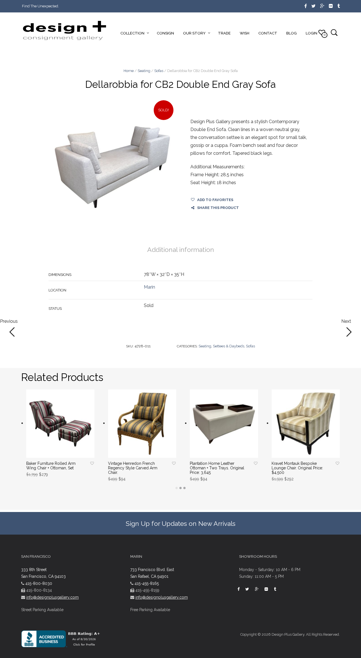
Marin (149, 287)
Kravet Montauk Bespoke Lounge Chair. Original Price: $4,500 (297, 468)
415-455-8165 (147, 583)
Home (129, 71)
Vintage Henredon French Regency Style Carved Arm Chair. (132, 468)
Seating (144, 71)
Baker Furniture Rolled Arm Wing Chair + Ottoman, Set (51, 465)
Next (346, 321)
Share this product (218, 208)
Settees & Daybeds (228, 346)
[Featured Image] (112, 167)
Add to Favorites (215, 200)
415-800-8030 (38, 583)
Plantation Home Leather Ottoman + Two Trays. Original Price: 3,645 (217, 468)
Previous (9, 321)
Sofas (158, 71)
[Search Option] (334, 32)
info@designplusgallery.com (52, 597)
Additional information (180, 249)
